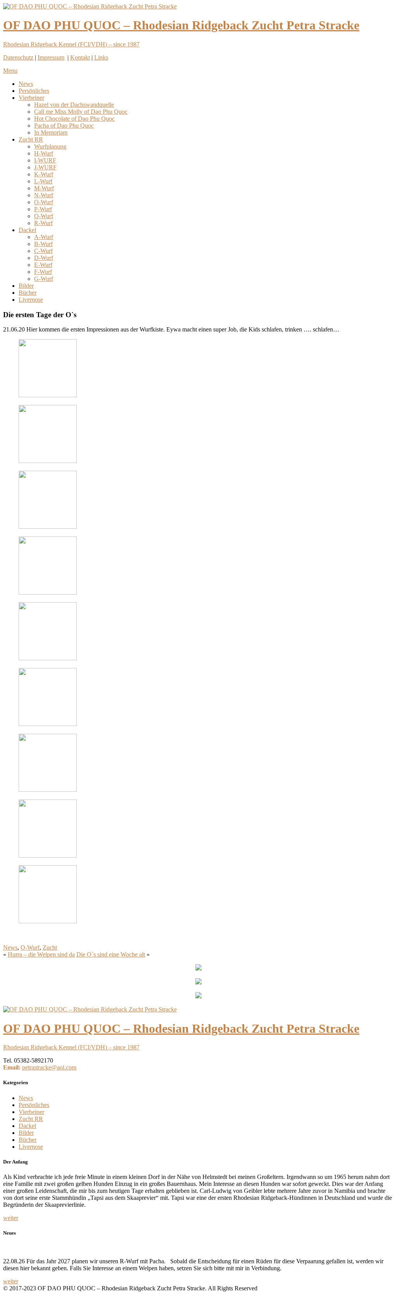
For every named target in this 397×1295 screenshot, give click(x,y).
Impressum (51, 57)
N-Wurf (43, 195)
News (26, 83)
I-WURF (45, 160)
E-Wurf (43, 264)
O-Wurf (43, 202)
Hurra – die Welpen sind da (41, 954)
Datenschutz (18, 57)
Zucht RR (31, 139)
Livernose (31, 299)
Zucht (50, 947)
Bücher (27, 292)
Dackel (27, 230)
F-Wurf (43, 271)
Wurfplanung (50, 146)
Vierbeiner (31, 97)
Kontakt (80, 57)
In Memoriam (50, 132)
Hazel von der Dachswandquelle (74, 104)
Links (101, 57)
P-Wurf (43, 209)
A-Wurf (43, 237)
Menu (10, 70)
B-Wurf (43, 244)
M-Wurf (44, 188)
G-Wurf (43, 278)
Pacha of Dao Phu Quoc (64, 125)
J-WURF (45, 167)
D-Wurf (43, 258)
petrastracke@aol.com (49, 1067)
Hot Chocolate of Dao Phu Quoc (74, 118)
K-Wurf (43, 174)
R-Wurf (43, 223)
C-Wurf (43, 251)
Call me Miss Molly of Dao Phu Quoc (81, 111)
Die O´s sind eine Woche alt (110, 954)
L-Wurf (43, 181)
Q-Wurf (43, 216)
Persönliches (34, 90)
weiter (10, 1218)
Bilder (26, 285)
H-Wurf (43, 153)
